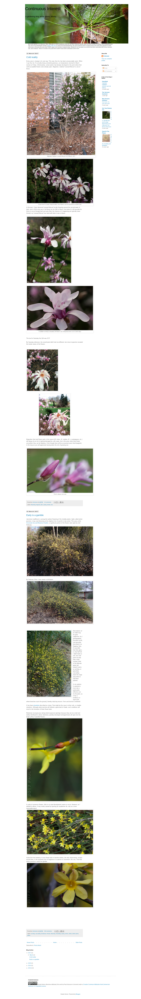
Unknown (106, 56)
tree (52, 504)
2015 (29, 963)
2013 (29, 968)
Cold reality (32, 57)
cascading (38, 933)
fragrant (38, 504)
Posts (105, 68)
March (31, 955)
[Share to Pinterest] (63, 502)
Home (55, 942)
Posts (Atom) (37, 945)
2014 (29, 965)
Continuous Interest (43, 8)
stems (66, 933)
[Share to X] (59, 502)
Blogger (78, 994)
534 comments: (48, 931)
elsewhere (36, 705)
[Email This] (55, 502)
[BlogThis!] (57, 502)
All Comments (108, 71)
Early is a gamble (35, 515)
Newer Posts (30, 942)
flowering (33, 504)
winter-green (75, 933)
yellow (28, 935)
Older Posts (79, 942)
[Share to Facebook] (61, 502)
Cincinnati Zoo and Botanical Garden (37, 523)
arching (33, 933)
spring (44, 504)
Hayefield (105, 81)
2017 (29, 953)
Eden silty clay (52, 45)
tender (48, 504)
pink (42, 504)
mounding (58, 933)
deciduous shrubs (45, 933)
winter (70, 933)
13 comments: (48, 502)
